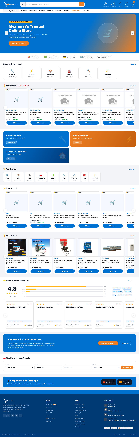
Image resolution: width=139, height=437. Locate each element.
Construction (33, 10)
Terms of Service (123, 434)
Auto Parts (24, 10)
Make (7, 364)
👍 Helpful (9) (58, 325)
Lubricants (66, 10)
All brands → (132, 169)
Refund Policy (133, 434)
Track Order (85, 10)
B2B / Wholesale (80, 421)
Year (64, 364)
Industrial (42, 10)
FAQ (76, 415)
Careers (77, 427)
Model (36, 364)
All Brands (49, 421)
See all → (133, 64)
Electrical (58, 10)
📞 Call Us (125, 343)
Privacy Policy (113, 434)
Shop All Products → (19, 43)
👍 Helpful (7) (87, 325)
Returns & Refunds (80, 410)
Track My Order (79, 407)
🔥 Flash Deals (75, 10)
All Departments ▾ (12, 11)
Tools (47, 415)
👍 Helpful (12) (28, 325)
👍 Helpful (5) (117, 325)
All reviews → (132, 281)
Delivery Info (79, 413)
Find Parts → (127, 367)
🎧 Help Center (79, 404)
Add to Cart (16, 123)
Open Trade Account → (108, 343)
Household (50, 10)
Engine (94, 364)
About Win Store (80, 424)
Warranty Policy (79, 418)
